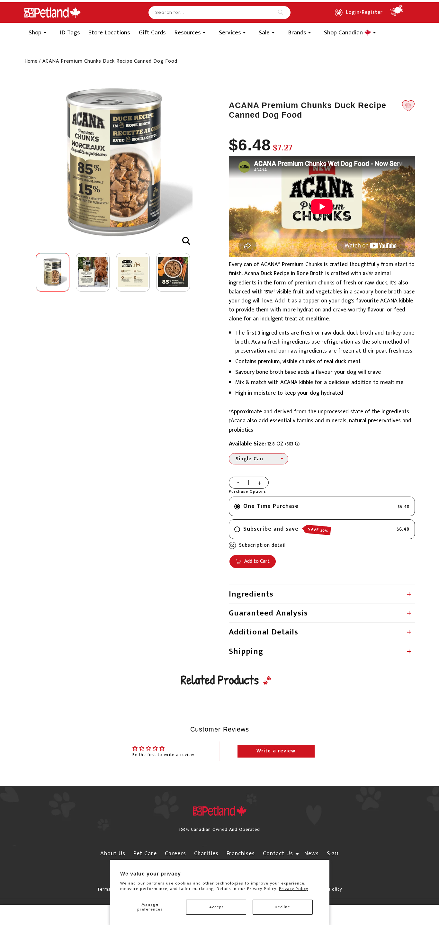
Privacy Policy (293, 888)
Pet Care (145, 853)
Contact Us (278, 853)
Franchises (241, 853)
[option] (114, 162)
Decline (282, 907)
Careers (175, 853)
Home (30, 61)
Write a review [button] (275, 751)
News (311, 853)
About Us (112, 853)
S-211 (333, 853)
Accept (216, 907)
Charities (206, 853)
